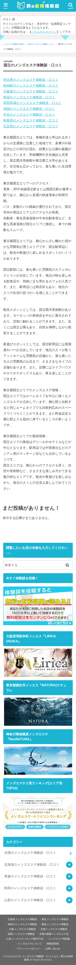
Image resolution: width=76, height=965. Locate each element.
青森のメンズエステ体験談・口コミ (30, 876)
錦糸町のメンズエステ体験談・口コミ (30, 85)
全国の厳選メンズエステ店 (54, 934)
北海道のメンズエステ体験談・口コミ (31, 864)
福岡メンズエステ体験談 (21, 934)
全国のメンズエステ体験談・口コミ (30, 852)
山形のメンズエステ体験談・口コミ (30, 900)
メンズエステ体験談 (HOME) (13, 44)
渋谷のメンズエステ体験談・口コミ (29, 114)
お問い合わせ (52, 948)
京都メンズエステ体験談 (54, 929)
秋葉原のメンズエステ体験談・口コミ (30, 120)
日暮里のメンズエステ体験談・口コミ (30, 91)
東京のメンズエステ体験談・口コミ (41, 44)
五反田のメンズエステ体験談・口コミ (30, 126)
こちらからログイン (44, 31)
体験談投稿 (53, 943)
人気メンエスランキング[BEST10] (24, 939)
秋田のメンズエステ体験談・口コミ (30, 888)
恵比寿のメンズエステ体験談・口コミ (30, 79)
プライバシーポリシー (28, 948)
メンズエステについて (30, 943)
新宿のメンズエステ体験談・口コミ (29, 97)
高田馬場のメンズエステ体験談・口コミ (32, 103)
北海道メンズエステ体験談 (22, 919)
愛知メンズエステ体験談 (55, 924)
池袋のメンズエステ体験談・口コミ (29, 108)
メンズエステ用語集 (59, 939)
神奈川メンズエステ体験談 (22, 924)
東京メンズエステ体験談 (55, 919)
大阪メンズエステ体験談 (22, 929)
